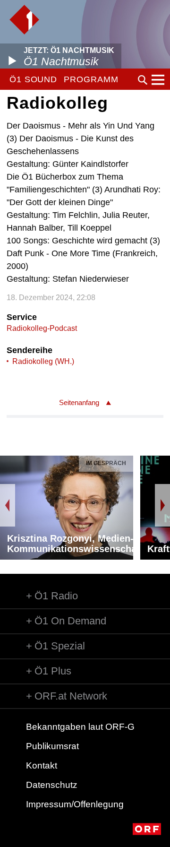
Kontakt (41, 765)
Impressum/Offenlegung (75, 804)
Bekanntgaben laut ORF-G (80, 727)
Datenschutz (51, 785)
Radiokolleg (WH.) (43, 361)
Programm (91, 79)
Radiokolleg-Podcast (42, 328)
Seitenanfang (79, 402)
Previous (7, 505)
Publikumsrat (52, 746)
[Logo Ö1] (24, 20)
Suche (142, 80)
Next (162, 505)
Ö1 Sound (33, 79)
